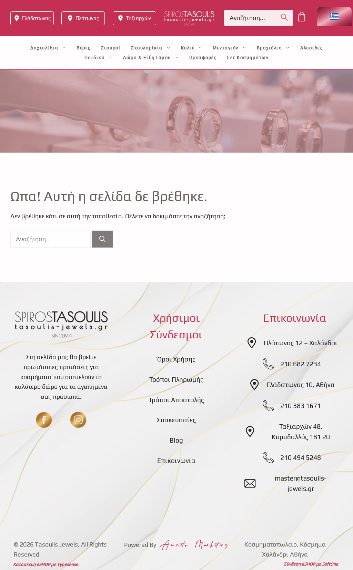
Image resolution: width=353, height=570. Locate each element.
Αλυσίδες (311, 47)
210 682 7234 (300, 364)
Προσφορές (203, 57)
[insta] (78, 419)
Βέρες (84, 47)
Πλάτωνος (87, 18)
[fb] (43, 419)
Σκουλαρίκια (147, 47)
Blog (176, 440)
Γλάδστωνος (36, 18)
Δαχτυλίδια (44, 47)
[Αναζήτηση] (102, 239)
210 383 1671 (300, 405)
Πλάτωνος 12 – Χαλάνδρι (300, 343)
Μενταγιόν (226, 47)
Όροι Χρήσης (176, 359)
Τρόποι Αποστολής (176, 400)
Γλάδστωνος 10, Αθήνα (300, 384)
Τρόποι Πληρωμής (176, 379)
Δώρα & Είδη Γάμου (147, 57)
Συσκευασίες (176, 420)
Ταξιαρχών (138, 18)
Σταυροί (111, 47)
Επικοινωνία (176, 460)
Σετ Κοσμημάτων (248, 57)
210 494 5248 (300, 457)
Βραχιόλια (269, 47)
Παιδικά (94, 57)
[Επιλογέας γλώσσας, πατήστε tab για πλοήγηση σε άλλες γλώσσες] (334, 16)
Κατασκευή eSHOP (31, 564)
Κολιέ (188, 47)
